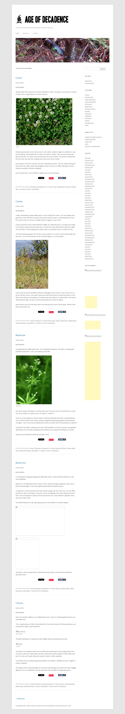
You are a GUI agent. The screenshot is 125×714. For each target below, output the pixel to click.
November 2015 (89, 209)
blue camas (51, 320)
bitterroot (58, 588)
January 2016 (89, 205)
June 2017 (88, 170)
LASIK (86, 144)
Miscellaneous (41, 187)
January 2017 (89, 177)
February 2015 (89, 230)
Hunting (87, 120)
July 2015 (87, 219)
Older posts (20, 698)
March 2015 (88, 228)
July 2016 (87, 191)
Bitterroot (21, 462)
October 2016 (89, 184)
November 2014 (89, 237)
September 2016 (90, 186)
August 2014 (88, 244)
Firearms (87, 111)
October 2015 (89, 212)
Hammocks (88, 118)
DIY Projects (88, 104)
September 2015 (90, 214)
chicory (62, 684)
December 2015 (89, 207)
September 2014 (90, 242)
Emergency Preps (90, 109)
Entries (88, 81)
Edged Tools (88, 106)
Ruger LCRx (88, 142)
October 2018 (89, 167)
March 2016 (88, 200)
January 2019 (89, 163)
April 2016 (88, 198)
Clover (19, 77)
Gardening (33, 187)
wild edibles (30, 323)
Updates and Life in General (93, 137)
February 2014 (89, 258)
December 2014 (89, 235)
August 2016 (88, 188)
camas (58, 320)
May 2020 (88, 158)
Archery (87, 95)
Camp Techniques (35, 320)
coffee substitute (70, 684)
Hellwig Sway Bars (90, 139)
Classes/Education (35, 588)
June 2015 (88, 221)
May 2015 (88, 223)
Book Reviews (89, 97)
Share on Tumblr (62, 178)
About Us (26, 33)
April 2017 (88, 172)
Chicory (19, 602)
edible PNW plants (21, 323)
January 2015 (89, 233)
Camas (19, 201)
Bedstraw (20, 335)
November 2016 (89, 181)
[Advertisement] (91, 302)
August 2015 (88, 216)
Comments (89, 83)
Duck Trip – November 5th (92, 146)
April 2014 (88, 254)
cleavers (64, 448)
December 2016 (89, 179)
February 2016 (89, 202)
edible (69, 448)
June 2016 (88, 193)
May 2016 (88, 195)
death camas (64, 320)
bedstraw (58, 448)
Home (17, 33)
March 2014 (88, 256)
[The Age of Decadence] (43, 26)
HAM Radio (88, 116)
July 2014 (87, 247)
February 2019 (89, 160)
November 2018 (89, 165)
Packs (86, 125)
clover (55, 187)
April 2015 (88, 226)
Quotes (35, 33)
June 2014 (88, 249)
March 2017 (88, 174)
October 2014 (89, 240)
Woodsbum (35, 189)
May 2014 (88, 251)
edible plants (61, 187)
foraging (68, 187)
